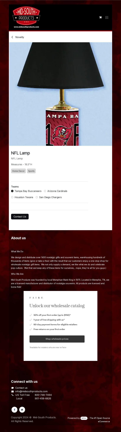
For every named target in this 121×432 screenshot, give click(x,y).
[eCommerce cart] (100, 17)
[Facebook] (14, 410)
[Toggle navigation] (107, 17)
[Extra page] (22, 410)
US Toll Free (22, 394)
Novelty (19, 37)
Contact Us (20, 216)
